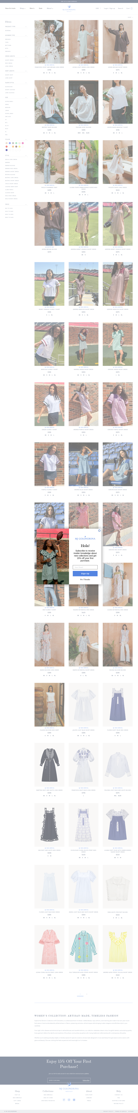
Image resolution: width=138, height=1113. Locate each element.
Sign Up (85, 574)
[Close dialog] (99, 530)
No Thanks (85, 579)
